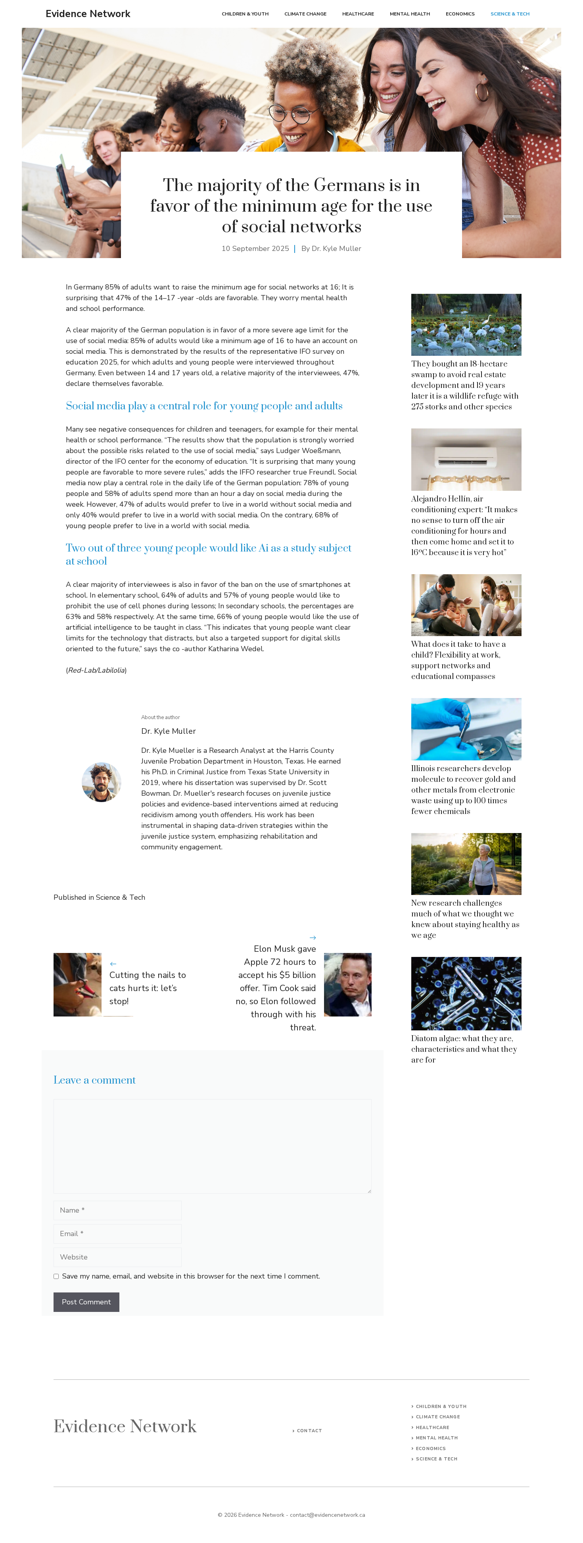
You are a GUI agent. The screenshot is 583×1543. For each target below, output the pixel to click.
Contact (309, 1431)
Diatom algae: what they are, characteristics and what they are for (464, 1049)
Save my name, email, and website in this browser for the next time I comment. (191, 1276)
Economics (460, 14)
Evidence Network (88, 14)
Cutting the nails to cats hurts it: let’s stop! (147, 988)
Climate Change (305, 14)
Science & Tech (510, 14)
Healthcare (358, 14)
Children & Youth (245, 14)
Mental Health (410, 14)
